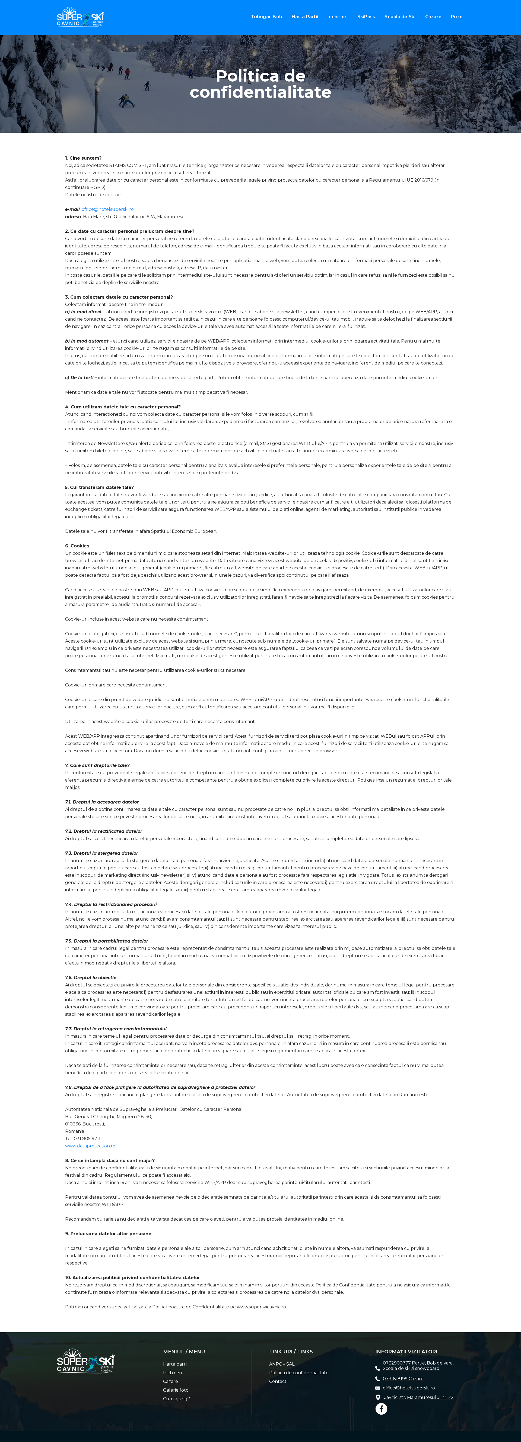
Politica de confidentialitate (299, 1372)
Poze (457, 16)
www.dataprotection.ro (90, 1146)
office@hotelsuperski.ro (108, 209)
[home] (80, 17)
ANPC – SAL (281, 1364)
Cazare (433, 16)
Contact (278, 1381)
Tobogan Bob (266, 16)
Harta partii (175, 1364)
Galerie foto (176, 1390)
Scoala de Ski (400, 16)
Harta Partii (305, 16)
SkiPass (366, 16)
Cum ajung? (176, 1398)
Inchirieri (338, 16)
